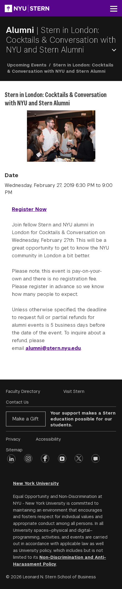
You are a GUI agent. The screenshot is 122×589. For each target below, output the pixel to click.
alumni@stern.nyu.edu (53, 348)
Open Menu (115, 50)
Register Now (29, 209)
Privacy (13, 439)
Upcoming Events (26, 65)
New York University (36, 483)
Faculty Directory (23, 391)
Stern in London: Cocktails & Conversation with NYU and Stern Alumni (61, 40)
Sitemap (14, 450)
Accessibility (48, 439)
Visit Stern (73, 391)
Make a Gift (25, 419)
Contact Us (17, 402)
